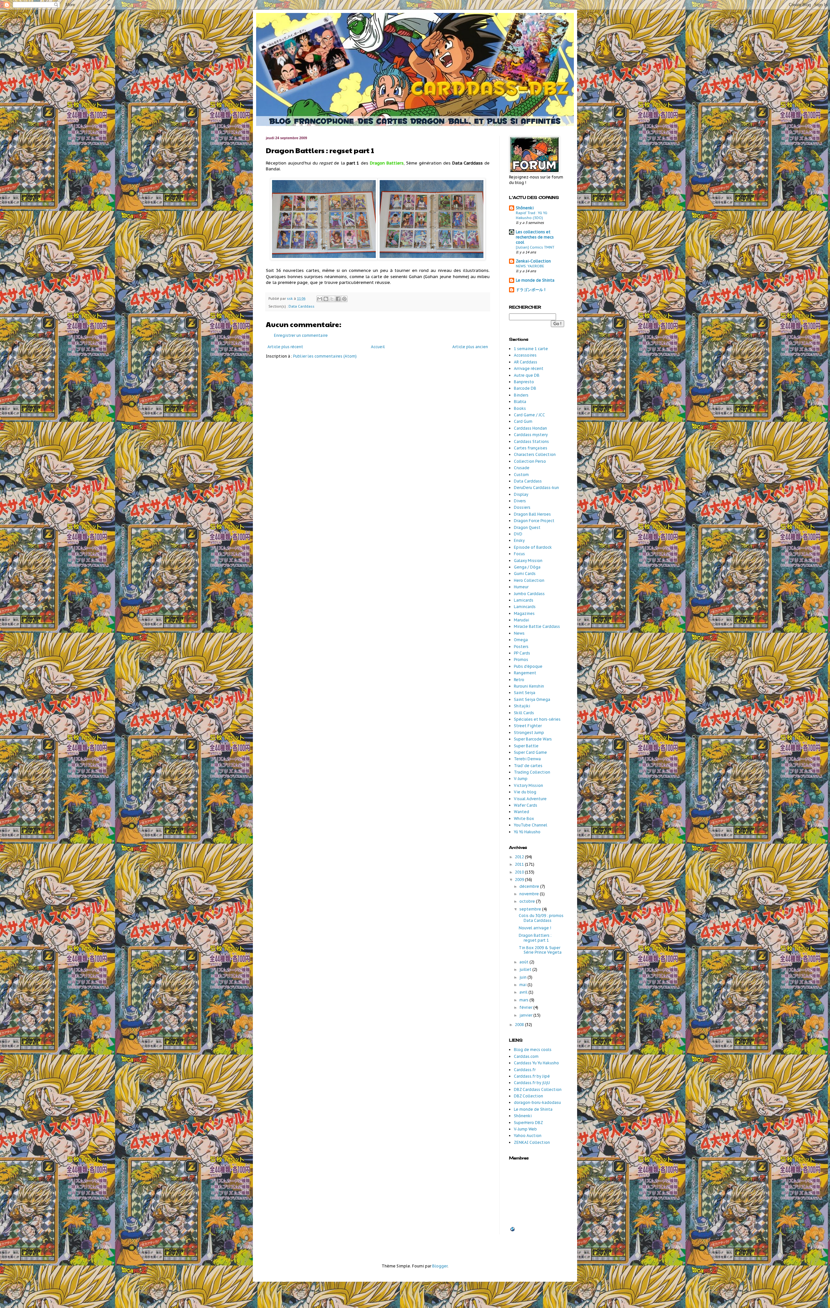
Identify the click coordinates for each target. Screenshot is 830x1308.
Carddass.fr (525, 1069)
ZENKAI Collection (532, 1142)
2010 (520, 872)
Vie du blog (525, 791)
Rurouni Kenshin (529, 686)
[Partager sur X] (332, 299)
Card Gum (523, 421)
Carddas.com (526, 1056)
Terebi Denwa (527, 758)
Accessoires (525, 355)
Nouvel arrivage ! (535, 927)
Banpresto (524, 381)
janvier (526, 1015)
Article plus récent (285, 346)
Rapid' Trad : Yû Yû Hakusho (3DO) (531, 215)
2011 (520, 864)
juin (523, 977)
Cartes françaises (530, 448)
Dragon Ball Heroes (532, 514)
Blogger (439, 1266)
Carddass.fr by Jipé (532, 1076)
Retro (519, 679)
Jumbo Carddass (529, 593)
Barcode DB (525, 388)
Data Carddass (301, 306)
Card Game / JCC (529, 414)
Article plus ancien (470, 346)
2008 (520, 1024)
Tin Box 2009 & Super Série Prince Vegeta (540, 950)
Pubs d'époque (528, 666)
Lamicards (523, 600)
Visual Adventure (530, 798)
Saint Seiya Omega (532, 699)
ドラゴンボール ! (530, 289)
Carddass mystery (531, 434)
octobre (527, 901)
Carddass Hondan (530, 428)
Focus (519, 553)
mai (523, 984)
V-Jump (521, 778)
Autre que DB (527, 375)
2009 (520, 879)
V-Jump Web (525, 1129)
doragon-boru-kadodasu (537, 1102)
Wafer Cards (525, 805)
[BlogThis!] (326, 299)
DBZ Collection (528, 1096)
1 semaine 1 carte (531, 348)
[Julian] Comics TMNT (535, 247)
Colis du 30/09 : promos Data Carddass (541, 918)
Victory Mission (528, 785)
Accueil (378, 346)
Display (521, 494)
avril (523, 992)
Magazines (524, 613)
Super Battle (526, 745)
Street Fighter (528, 725)
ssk (290, 298)
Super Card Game (530, 752)
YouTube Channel (530, 825)
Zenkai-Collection (533, 261)
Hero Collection (529, 580)
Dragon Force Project (534, 520)
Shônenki (525, 207)
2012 (520, 856)
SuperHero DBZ (528, 1122)
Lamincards (525, 606)
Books (520, 408)
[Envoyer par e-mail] (319, 299)
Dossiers (522, 507)
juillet (525, 969)
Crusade (521, 467)
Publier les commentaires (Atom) (325, 356)
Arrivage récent (528, 368)
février (526, 1007)
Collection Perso (530, 461)
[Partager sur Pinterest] (344, 299)
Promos (521, 659)
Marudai (521, 619)
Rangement (525, 672)
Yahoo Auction (527, 1135)
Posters (521, 646)
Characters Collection (535, 454)
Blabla (520, 401)
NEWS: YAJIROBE (530, 265)
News (519, 633)
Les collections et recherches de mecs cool (535, 237)
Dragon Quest (527, 527)
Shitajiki (522, 705)
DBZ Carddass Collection (538, 1089)
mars (524, 999)
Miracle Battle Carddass (537, 626)
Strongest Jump (529, 732)
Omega (521, 639)
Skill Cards (524, 712)
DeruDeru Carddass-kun (536, 487)
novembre (529, 893)
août (524, 962)
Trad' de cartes (528, 765)
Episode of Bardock (533, 547)
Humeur (521, 586)
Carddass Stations (531, 441)
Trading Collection (532, 772)
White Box (524, 818)
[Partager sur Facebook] (338, 299)
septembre (530, 909)
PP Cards (522, 653)
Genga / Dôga (527, 567)
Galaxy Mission (528, 560)
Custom (521, 474)
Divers (520, 500)
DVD (518, 534)
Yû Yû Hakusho (527, 831)
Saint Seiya (524, 692)
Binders (521, 395)
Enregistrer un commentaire (301, 335)
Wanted (521, 811)
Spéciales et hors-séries (537, 719)
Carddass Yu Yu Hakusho (536, 1062)
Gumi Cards (525, 573)
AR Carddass (525, 362)
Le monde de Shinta (535, 280)
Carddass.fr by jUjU (532, 1082)
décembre (529, 886)
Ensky (519, 540)
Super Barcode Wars (533, 739)
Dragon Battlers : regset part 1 (535, 937)
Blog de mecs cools (532, 1049)
